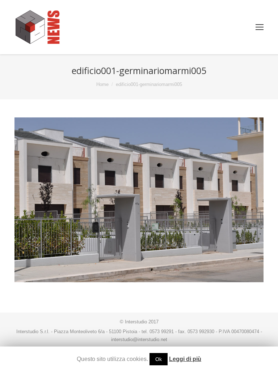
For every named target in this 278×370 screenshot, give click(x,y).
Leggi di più (185, 359)
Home (102, 84)
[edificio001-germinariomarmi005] (139, 200)
